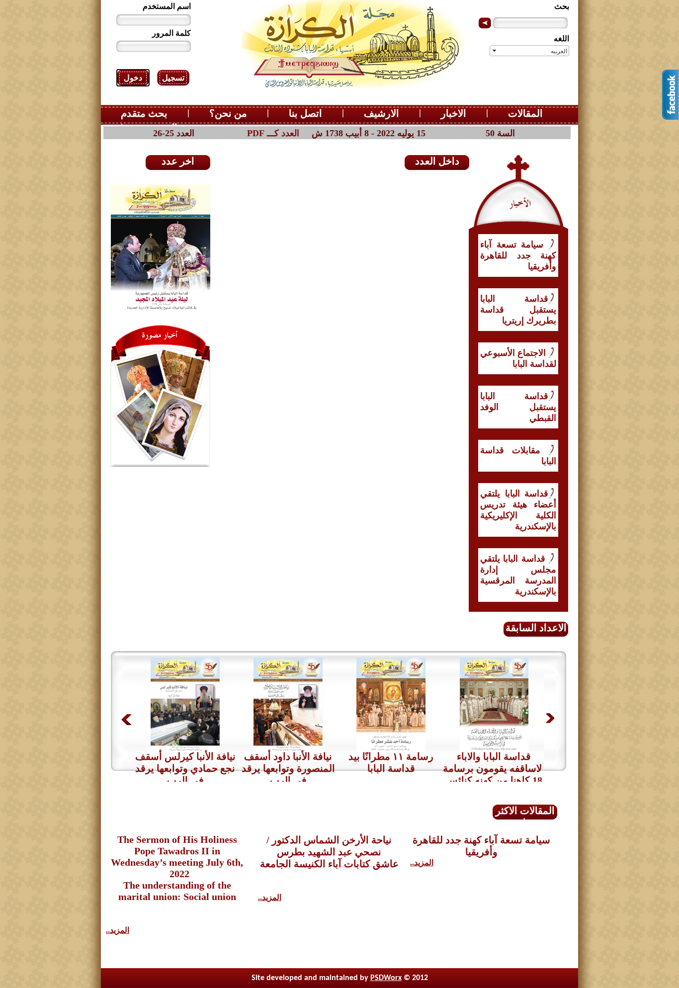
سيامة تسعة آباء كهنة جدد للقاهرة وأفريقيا (518, 255)
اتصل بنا (305, 113)
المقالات (525, 113)
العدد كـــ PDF (273, 133)
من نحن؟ (228, 113)
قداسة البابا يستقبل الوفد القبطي (518, 407)
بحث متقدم (144, 113)
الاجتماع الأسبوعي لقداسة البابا (518, 358)
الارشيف (381, 113)
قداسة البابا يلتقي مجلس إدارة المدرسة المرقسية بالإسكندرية (518, 575)
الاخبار (453, 113)
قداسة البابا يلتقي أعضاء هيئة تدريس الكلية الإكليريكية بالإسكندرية (518, 510)
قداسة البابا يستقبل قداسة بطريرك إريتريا (518, 310)
